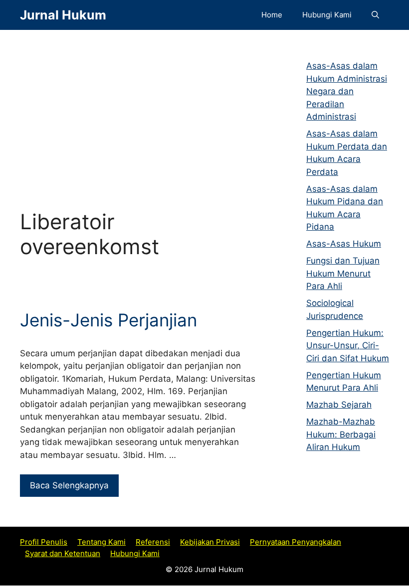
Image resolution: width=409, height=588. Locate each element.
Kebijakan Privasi (210, 542)
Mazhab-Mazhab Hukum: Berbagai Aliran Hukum (341, 434)
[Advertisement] (138, 109)
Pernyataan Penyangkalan (295, 542)
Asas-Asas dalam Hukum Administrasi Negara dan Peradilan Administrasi (346, 91)
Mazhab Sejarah (339, 405)
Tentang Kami (101, 542)
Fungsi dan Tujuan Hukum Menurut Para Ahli (343, 273)
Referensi (153, 542)
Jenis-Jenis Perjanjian (108, 319)
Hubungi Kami (327, 14)
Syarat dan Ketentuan (62, 553)
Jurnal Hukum (63, 14)
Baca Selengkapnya (69, 485)
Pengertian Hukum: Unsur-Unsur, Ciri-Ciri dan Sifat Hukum (347, 345)
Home (271, 14)
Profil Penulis (43, 542)
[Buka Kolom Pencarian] (375, 15)
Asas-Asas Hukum (343, 244)
